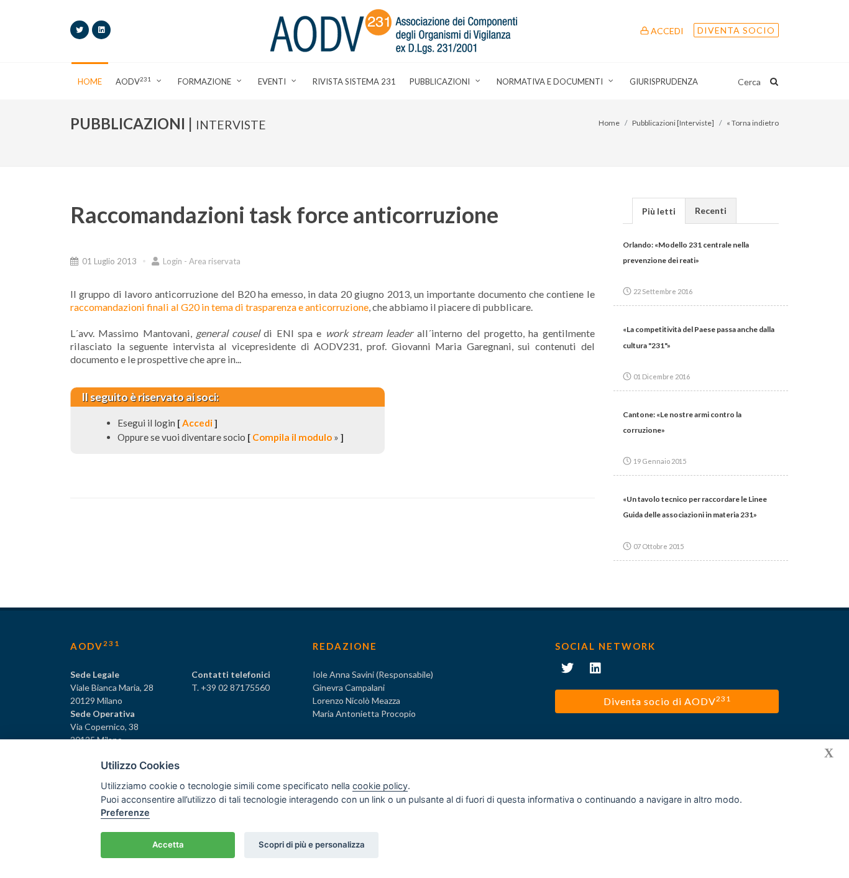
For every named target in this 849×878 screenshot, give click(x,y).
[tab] (659, 210)
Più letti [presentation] (659, 211)
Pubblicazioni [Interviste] (673, 122)
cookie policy (380, 785)
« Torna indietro (753, 122)
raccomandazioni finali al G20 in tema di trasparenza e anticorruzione (219, 307)
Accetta (168, 844)
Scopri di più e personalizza (312, 844)
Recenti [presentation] (711, 210)
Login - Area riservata (201, 261)
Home (609, 122)
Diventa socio (736, 30)
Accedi (666, 30)
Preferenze (125, 812)
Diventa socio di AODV (667, 700)
